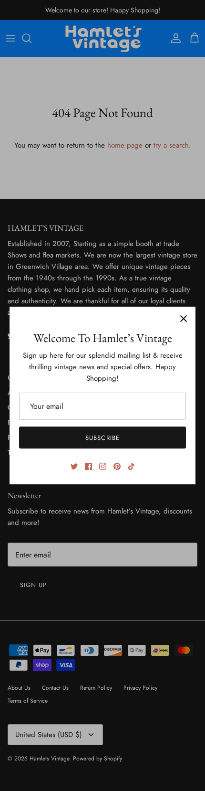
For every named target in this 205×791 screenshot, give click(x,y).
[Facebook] (88, 466)
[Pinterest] (117, 466)
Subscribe (102, 437)
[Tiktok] (131, 466)
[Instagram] (102, 466)
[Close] (183, 318)
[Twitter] (74, 466)
